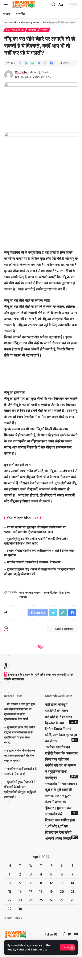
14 (72, 883)
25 (41, 900)
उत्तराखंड (32, 29)
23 (20, 900)
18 (40, 891)
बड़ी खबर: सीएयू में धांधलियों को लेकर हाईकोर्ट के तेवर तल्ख (58, 710)
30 (20, 909)
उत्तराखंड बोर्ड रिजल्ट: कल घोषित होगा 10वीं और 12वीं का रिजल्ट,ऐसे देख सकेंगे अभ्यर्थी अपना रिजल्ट (60, 826)
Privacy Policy (15, 949)
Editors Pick (15, 29)
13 (61, 883)
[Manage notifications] (72, 947)
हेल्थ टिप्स (58, 592)
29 (10, 909)
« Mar (8, 918)
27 (62, 900)
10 (30, 883)
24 (31, 900)
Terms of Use (39, 949)
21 (72, 891)
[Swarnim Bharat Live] (23, 4)
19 (51, 891)
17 (30, 891)
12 (51, 883)
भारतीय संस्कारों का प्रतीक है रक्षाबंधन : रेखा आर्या (33, 562)
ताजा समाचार (26, 592)
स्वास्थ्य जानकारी (43, 592)
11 (41, 883)
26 (51, 900)
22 (10, 900)
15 (9, 891)
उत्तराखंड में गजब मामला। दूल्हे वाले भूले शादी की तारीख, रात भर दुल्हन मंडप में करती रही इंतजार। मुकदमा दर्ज (61, 795)
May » (19, 918)
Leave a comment (64, 628)
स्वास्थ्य (44, 29)
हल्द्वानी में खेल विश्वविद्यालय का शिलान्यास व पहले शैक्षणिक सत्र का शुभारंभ (19, 755)
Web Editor (21, 72)
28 (72, 900)
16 (20, 891)
